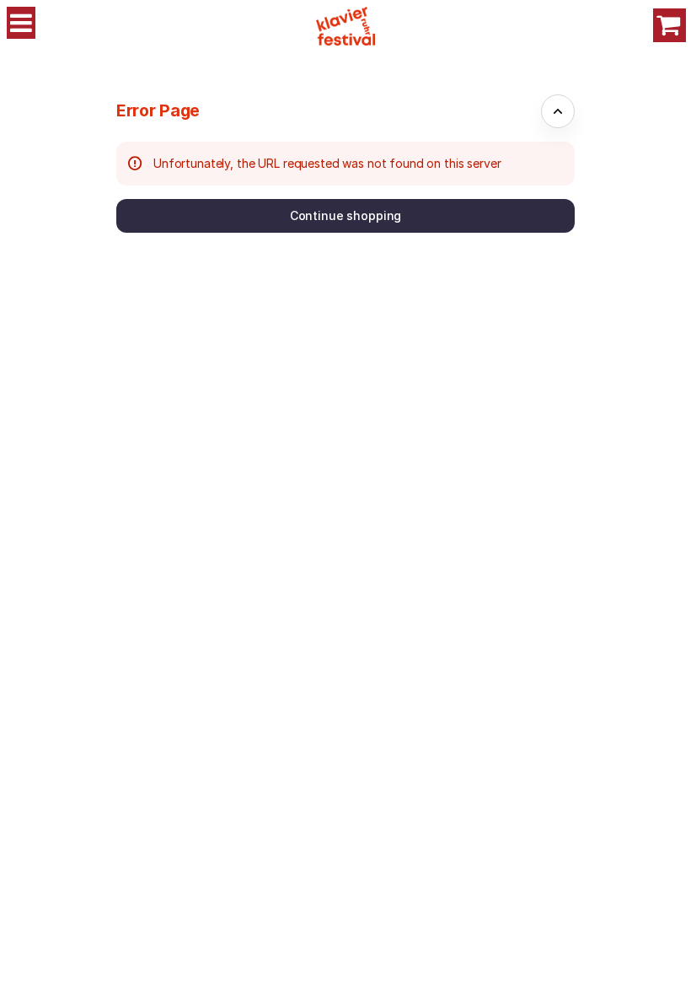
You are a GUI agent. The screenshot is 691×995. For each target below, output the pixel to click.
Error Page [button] (158, 110)
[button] (345, 216)
